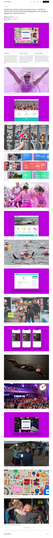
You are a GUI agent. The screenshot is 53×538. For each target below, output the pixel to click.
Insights (41, 1)
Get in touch (45, 1)
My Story (37, 1)
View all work (27, 527)
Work (31, 1)
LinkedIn (47, 534)
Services (34, 1)
